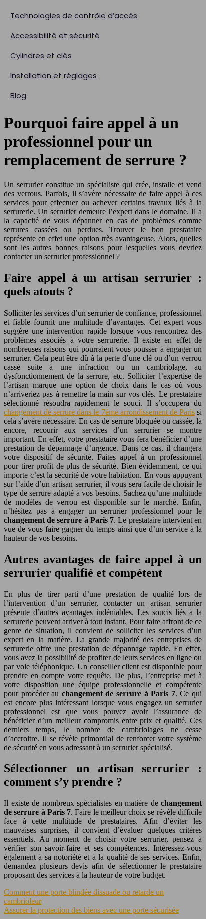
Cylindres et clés (41, 55)
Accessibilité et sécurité (55, 35)
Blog (18, 95)
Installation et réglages (53, 75)
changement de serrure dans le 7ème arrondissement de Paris (99, 412)
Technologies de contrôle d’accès (74, 15)
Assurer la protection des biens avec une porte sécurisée (91, 910)
